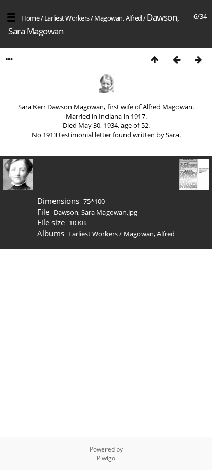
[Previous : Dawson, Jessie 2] (176, 59)
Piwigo (106, 458)
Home (30, 18)
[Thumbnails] (155, 59)
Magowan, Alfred (118, 18)
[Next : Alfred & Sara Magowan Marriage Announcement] (198, 59)
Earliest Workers (67, 18)
